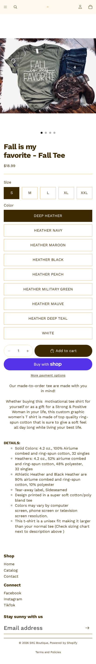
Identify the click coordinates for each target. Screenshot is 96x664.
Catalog (11, 570)
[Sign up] (87, 628)
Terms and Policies (48, 652)
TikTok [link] (9, 605)
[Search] (15, 7)
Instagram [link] (13, 599)
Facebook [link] (12, 593)
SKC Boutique (39, 642)
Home (9, 564)
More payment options (48, 375)
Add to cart (66, 350)
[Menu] (5, 7)
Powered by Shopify (63, 642)
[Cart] (90, 7)
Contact (11, 576)
